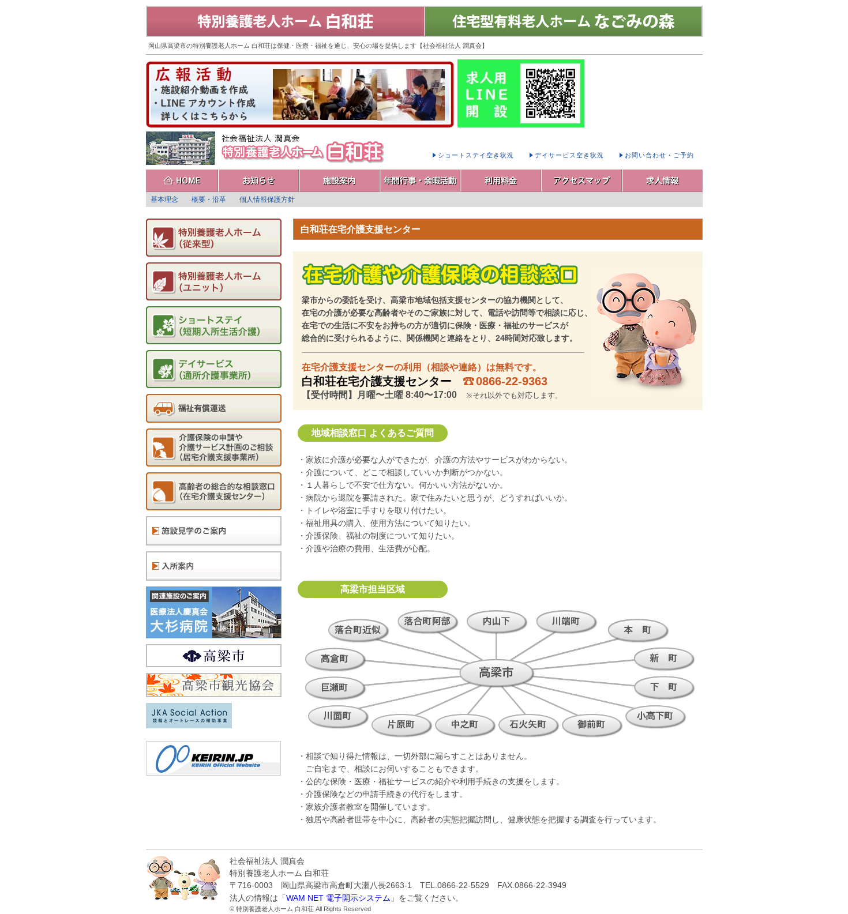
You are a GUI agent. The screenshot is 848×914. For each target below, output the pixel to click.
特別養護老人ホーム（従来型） (214, 238)
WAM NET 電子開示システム (338, 897)
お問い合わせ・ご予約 (659, 155)
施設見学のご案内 (214, 531)
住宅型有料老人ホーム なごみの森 (563, 21)
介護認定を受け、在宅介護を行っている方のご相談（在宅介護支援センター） (214, 491)
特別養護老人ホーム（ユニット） (214, 281)
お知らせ (259, 181)
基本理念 (164, 199)
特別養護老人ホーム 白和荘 (285, 21)
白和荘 (267, 148)
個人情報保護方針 (267, 199)
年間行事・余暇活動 (420, 181)
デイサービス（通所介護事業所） (214, 369)
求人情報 (662, 181)
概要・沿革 (209, 199)
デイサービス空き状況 (569, 155)
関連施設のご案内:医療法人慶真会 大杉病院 (214, 612)
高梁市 (214, 655)
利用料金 (501, 181)
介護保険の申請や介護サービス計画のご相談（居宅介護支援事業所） (214, 447)
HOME (182, 181)
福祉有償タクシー (214, 408)
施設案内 (339, 181)
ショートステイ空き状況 (476, 155)
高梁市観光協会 (214, 685)
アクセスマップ (582, 181)
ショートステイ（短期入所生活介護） (214, 325)
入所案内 (214, 566)
